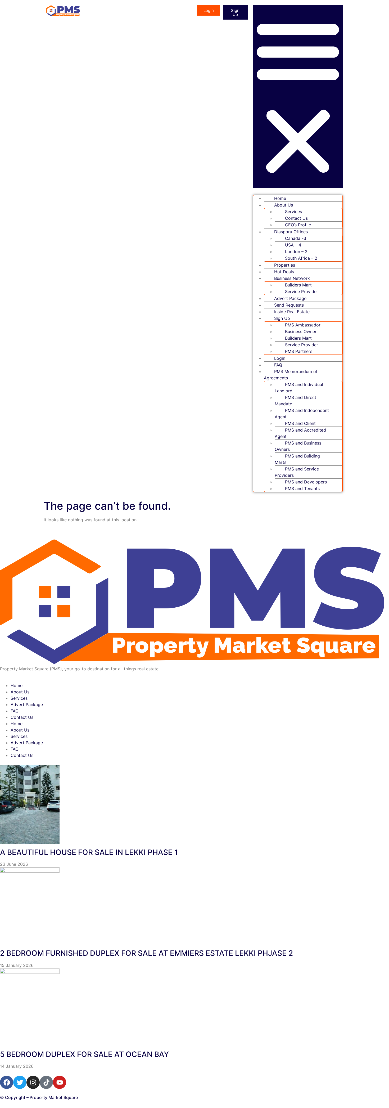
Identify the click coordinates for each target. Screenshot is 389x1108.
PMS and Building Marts (297, 459)
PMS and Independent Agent (302, 413)
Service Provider (301, 291)
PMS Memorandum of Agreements (291, 374)
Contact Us (22, 717)
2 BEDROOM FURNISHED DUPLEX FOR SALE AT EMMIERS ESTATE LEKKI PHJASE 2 (146, 953)
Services (19, 698)
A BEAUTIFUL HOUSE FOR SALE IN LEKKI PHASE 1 (89, 852)
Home (16, 685)
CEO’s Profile (298, 224)
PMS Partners (298, 351)
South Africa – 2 (301, 258)
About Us (20, 691)
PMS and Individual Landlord (299, 387)
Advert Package (27, 704)
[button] (298, 96)
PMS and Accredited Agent (300, 433)
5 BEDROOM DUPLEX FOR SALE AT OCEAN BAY (84, 1054)
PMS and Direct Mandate (295, 400)
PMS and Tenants (302, 488)
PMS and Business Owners (298, 446)
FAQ (15, 711)
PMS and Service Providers (297, 472)
